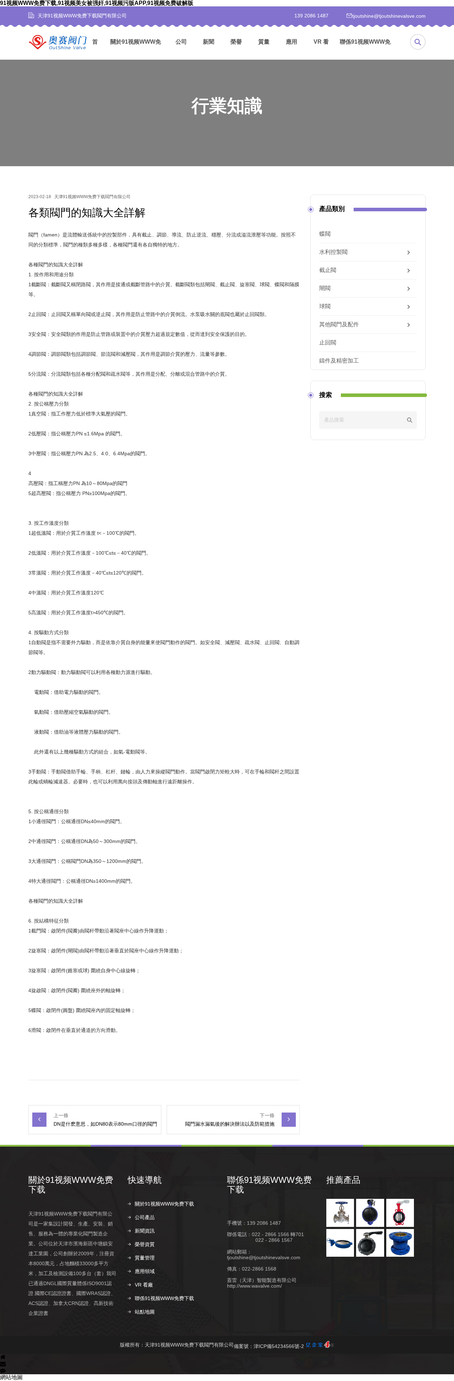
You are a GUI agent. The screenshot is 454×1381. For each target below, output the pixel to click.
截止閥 (327, 270)
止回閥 (327, 343)
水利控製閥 (333, 252)
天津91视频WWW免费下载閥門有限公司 (92, 196)
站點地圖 (145, 1312)
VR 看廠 (321, 49)
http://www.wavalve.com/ (254, 1286)
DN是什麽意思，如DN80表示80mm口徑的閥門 (105, 1124)
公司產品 (181, 49)
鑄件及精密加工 (339, 361)
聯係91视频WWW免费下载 (365, 49)
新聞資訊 (208, 49)
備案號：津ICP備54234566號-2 (269, 1346)
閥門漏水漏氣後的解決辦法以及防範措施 (230, 1124)
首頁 (95, 49)
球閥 (325, 306)
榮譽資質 (236, 49)
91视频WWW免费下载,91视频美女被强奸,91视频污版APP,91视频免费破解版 (96, 3)
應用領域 (291, 49)
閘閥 (325, 288)
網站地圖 (11, 1377)
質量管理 (264, 49)
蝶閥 (325, 234)
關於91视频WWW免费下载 (135, 49)
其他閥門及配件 (339, 324)
